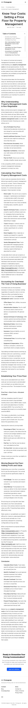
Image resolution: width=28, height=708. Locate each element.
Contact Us (18, 689)
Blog (2, 689)
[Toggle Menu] (25, 2)
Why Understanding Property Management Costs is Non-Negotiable (12, 44)
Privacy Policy (19, 692)
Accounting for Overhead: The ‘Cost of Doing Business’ (13, 52)
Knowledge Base (5, 690)
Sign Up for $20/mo (14, 669)
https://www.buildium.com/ (9, 270)
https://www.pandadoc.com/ (10, 531)
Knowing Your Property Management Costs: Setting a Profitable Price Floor (12, 38)
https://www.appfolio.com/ (9, 268)
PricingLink (8, 680)
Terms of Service (19, 690)
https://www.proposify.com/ (10, 533)
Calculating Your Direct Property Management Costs (13, 48)
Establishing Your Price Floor (12, 55)
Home (2, 7)
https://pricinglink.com (8, 544)
